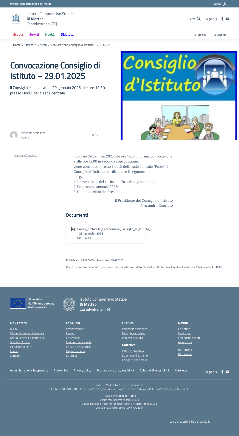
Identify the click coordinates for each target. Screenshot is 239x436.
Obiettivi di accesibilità (154, 370)
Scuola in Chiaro (20, 342)
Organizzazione (75, 351)
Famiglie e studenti (133, 333)
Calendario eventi (189, 337)
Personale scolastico (134, 328)
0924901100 (70, 389)
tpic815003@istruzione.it (102, 389)
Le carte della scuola (78, 346)
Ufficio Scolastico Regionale (27, 333)
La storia (71, 355)
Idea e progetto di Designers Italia (189, 421)
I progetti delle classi (135, 360)
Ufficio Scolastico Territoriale (27, 337)
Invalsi (14, 351)
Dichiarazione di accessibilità (115, 370)
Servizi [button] (34, 34)
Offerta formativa (133, 351)
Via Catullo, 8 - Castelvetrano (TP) (124, 385)
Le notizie (184, 328)
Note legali (181, 370)
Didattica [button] (67, 34)
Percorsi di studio (132, 337)
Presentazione (75, 328)
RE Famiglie (199, 34)
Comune (15, 355)
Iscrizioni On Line (20, 346)
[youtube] (227, 19)
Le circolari (184, 333)
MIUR (13, 328)
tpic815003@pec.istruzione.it (172, 389)
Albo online (185, 342)
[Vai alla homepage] (16, 19)
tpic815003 (132, 400)
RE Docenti (219, 34)
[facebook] (222, 19)
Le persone (73, 337)
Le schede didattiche (135, 355)
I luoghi (70, 333)
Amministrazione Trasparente (29, 370)
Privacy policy (82, 370)
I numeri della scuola (78, 342)
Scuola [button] (18, 34)
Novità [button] (50, 34)
